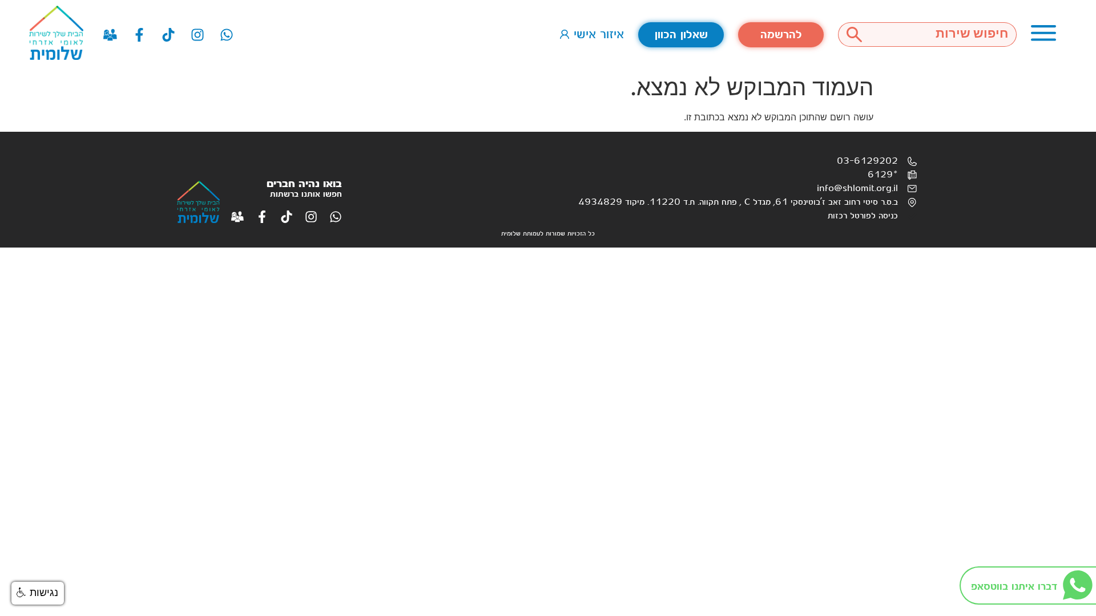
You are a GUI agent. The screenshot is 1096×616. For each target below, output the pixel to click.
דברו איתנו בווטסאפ (1014, 587)
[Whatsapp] (226, 35)
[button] (37, 593)
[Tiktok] (168, 35)
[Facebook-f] (139, 35)
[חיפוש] (854, 34)
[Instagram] (197, 35)
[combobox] (943, 34)
